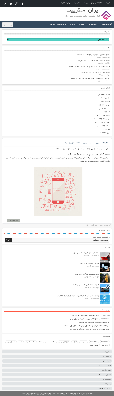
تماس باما (77, 3)
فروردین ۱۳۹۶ (104, 122)
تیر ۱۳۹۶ (106, 112)
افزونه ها (82, 24)
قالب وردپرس (11, 342)
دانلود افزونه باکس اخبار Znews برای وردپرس (86, 329)
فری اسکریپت (106, 356)
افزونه (75, 342)
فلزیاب (107, 322)
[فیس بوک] (22, 3)
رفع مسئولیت (65, 3)
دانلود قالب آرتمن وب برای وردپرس (90, 322)
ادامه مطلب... (13, 220)
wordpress (93, 342)
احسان (107, 329)
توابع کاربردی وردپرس (58, 24)
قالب (20, 342)
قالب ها (72, 24)
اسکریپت (109, 3)
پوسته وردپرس (93, 345)
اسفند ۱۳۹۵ (105, 126)
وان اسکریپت (106, 370)
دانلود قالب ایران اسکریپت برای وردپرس (95, 72)
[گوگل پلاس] (16, 3)
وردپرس (105, 345)
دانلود (41, 342)
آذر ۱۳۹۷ (106, 98)
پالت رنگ (108, 384)
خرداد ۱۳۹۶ (105, 115)
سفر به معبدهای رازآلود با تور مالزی (87, 274)
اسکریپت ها (93, 24)
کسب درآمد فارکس (104, 388)
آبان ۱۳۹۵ (106, 133)
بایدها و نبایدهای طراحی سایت (89, 264)
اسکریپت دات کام (105, 375)
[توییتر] (10, 3)
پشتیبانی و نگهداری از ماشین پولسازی (86, 253)
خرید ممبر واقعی (104, 326)
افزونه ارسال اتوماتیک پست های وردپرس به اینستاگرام (90, 78)
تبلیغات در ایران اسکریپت (93, 3)
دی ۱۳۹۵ (106, 129)
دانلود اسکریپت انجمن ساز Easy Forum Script (93, 55)
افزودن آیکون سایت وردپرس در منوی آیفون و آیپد (86, 143)
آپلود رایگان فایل (105, 365)
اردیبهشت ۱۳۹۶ (104, 119)
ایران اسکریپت (51, 342)
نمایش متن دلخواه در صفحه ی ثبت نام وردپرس (94, 61)
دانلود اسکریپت (30, 342)
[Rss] (5, 3)
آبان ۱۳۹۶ (106, 108)
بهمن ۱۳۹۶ (105, 105)
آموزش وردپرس (106, 24)
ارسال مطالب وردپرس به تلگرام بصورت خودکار (80, 326)
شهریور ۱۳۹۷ (105, 101)
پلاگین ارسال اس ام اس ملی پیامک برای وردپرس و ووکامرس (89, 67)
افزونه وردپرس (64, 342)
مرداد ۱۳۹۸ (105, 95)
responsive (104, 342)
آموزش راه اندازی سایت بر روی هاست (86, 285)
